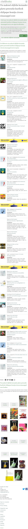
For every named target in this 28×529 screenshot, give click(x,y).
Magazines (2, 525)
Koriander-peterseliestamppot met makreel (17, 296)
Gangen (1, 521)
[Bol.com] (14, 142)
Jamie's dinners (14, 303)
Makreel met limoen (11, 211)
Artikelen (2, 511)
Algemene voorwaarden (4, 502)
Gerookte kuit (10, 112)
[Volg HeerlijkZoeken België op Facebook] (27, 489)
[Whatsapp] (14, 379)
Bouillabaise (10, 246)
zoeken (7, 1)
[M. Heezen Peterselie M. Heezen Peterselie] (5, 406)
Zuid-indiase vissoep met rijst (13, 304)
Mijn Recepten (14, 219)
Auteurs (1, 514)
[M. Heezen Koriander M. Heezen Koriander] (14, 406)
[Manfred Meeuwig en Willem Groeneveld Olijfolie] (14, 468)
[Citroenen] (5, 419)
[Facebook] (5, 379)
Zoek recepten (22, 36)
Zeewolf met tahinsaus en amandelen (15, 273)
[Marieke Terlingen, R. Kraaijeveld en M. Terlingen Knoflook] (5, 443)
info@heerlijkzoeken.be (4, 492)
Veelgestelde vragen (4, 508)
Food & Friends (14, 124)
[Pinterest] (10, 379)
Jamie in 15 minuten (19, 254)
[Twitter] (8, 379)
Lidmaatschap (3, 510)
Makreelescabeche (11, 67)
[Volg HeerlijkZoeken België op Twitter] (23, 489)
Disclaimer (2, 503)
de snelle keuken (14, 271)
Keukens (2, 518)
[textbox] (1, 39)
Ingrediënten (2, 516)
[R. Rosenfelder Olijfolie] (9, 481)
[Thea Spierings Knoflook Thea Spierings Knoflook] (23, 443)
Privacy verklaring (3, 505)
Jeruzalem (20, 96)
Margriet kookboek (14, 194)
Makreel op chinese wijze (12, 196)
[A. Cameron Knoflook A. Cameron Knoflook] (5, 456)
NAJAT (20, 110)
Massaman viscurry (11, 233)
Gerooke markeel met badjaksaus (14, 357)
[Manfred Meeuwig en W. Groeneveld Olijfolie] (18, 481)
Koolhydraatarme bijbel (15, 56)
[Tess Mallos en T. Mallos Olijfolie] (23, 468)
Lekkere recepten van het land (21, 331)
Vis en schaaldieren (14, 281)
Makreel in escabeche (12, 146)
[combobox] (10, 35)
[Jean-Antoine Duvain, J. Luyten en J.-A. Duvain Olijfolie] (5, 468)
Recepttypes (2, 519)
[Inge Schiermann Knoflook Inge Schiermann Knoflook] (23, 456)
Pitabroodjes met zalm (12, 317)
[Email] (12, 379)
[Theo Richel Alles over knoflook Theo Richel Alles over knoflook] (14, 443)
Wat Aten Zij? (14, 78)
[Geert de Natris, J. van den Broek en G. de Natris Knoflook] (23, 431)
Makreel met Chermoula (12, 57)
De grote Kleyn (19, 209)
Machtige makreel (11, 255)
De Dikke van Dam (14, 244)
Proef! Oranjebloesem (17, 294)
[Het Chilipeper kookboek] (23, 419)
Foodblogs (2, 523)
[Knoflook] (5, 431)
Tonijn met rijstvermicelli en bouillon (15, 366)
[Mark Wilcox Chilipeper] (23, 406)
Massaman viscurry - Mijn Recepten (15, 221)
